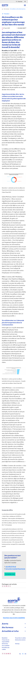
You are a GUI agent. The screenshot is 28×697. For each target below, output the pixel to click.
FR (22, 654)
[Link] (10, 586)
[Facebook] (2, 586)
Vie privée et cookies (20, 638)
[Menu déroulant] (25, 5)
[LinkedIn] (6, 586)
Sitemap (17, 643)
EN (25, 654)
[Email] (8, 586)
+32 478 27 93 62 (10, 567)
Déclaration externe (20, 640)
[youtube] (8, 653)
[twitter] (4, 653)
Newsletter (4, 638)
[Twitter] (4, 586)
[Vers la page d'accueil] (5, 5)
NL (20, 654)
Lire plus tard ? (22, 28)
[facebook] (2, 653)
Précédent (6, 13)
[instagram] (10, 653)
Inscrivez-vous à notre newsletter (14, 618)
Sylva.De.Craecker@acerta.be (15, 569)
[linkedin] (6, 653)
